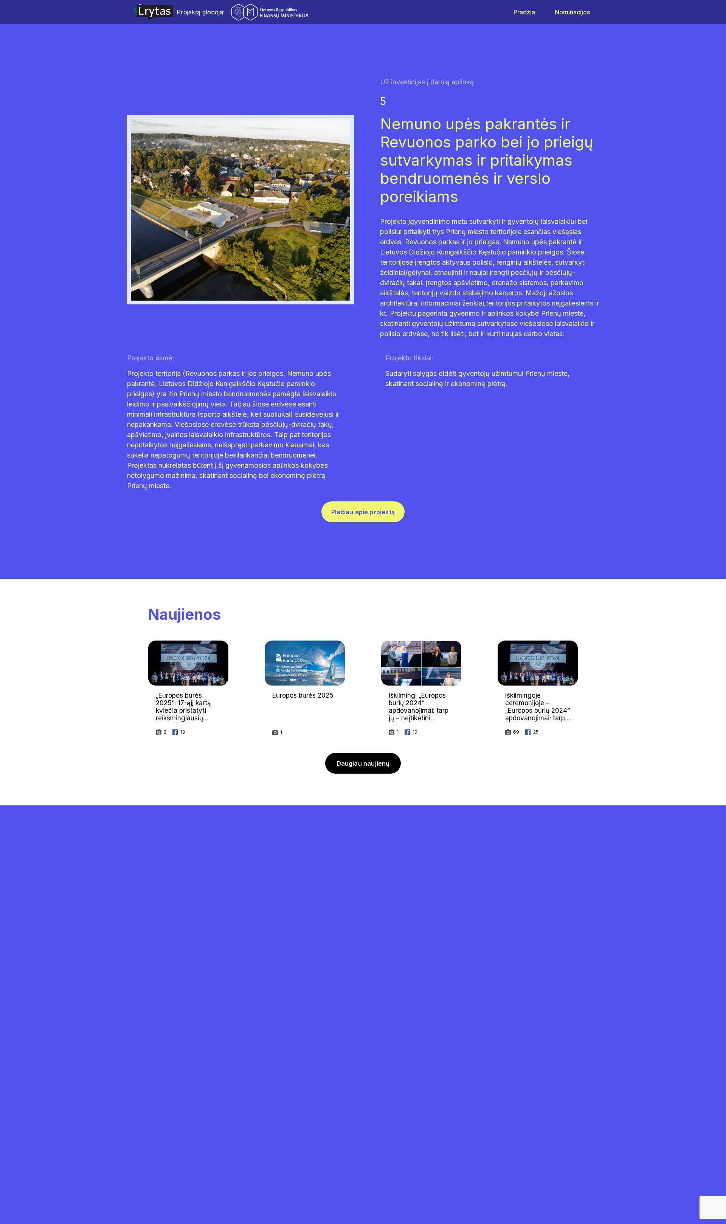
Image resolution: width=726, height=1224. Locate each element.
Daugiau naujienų (363, 763)
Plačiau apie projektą (363, 512)
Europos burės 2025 (303, 695)
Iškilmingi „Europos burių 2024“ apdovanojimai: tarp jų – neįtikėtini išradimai (418, 710)
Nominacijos (572, 12)
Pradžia (524, 12)
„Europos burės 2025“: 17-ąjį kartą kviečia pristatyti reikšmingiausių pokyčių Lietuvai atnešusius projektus (187, 714)
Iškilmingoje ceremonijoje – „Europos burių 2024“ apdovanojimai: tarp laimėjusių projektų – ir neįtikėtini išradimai (537, 714)
